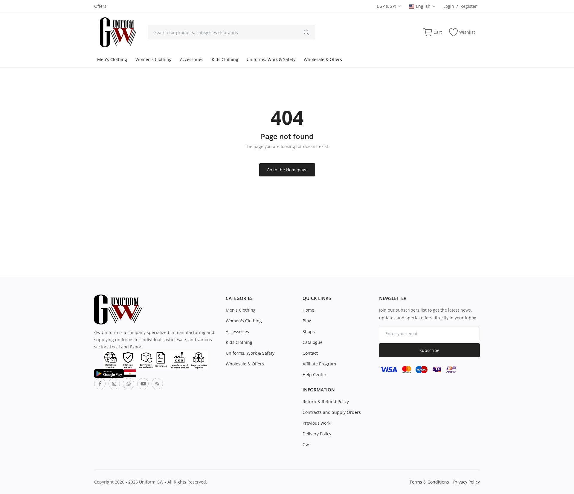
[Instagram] (114, 383)
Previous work (316, 423)
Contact (310, 353)
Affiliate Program (319, 364)
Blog (307, 321)
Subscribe (429, 350)
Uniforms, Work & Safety (271, 59)
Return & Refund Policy (326, 401)
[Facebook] (100, 383)
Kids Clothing (225, 59)
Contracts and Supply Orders (332, 412)
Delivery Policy (317, 434)
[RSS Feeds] (157, 383)
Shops (309, 331)
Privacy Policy (466, 482)
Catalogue (313, 342)
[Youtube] (143, 383)
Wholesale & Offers (323, 59)
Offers (100, 6)
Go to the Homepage (287, 170)
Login (448, 6)
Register (468, 6)
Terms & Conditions (429, 482)
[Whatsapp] (128, 383)
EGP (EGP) (387, 6)
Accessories (191, 59)
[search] (306, 32)
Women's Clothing (153, 59)
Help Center (314, 374)
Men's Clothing (112, 59)
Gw (306, 444)
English (424, 6)
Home (308, 310)
